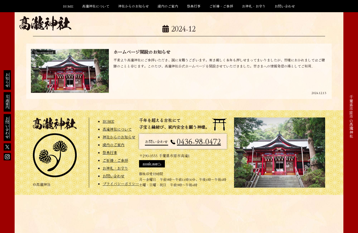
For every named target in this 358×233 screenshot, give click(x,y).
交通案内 (7, 102)
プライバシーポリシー (120, 183)
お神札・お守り (115, 168)
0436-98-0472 (183, 141)
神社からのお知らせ (119, 136)
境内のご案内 (113, 144)
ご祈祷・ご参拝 (115, 160)
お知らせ (7, 80)
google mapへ (152, 163)
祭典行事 (110, 152)
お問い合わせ (7, 127)
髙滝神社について (117, 129)
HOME (108, 121)
